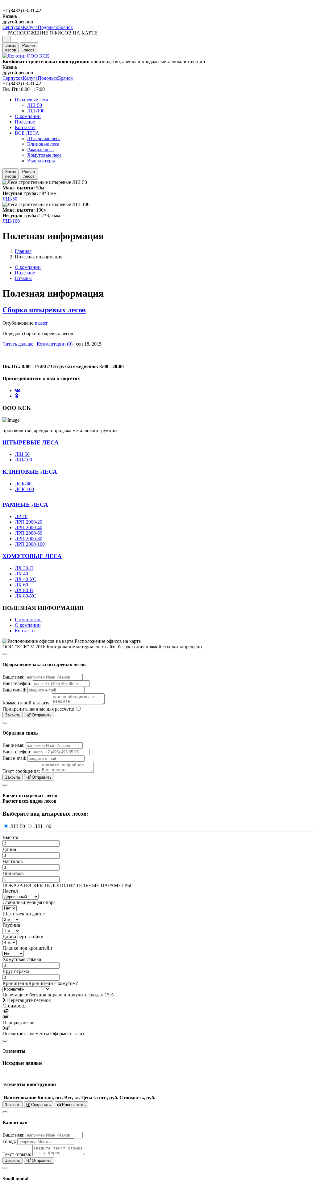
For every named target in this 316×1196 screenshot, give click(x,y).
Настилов (12, 861)
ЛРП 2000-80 (28, 538)
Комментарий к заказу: (26, 702)
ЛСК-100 (24, 489)
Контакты (25, 127)
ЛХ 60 (21, 584)
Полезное (25, 121)
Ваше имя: (13, 676)
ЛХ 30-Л (24, 568)
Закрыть (12, 715)
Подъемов (13, 873)
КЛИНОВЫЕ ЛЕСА (29, 471)
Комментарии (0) (55, 344)
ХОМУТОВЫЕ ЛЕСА (32, 556)
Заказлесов (10, 47)
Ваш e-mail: (14, 689)
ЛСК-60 (23, 483)
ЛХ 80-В (24, 590)
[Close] (4, 654)
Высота (10, 837)
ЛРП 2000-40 (28, 527)
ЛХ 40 (21, 573)
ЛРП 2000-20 (28, 522)
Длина (9, 849)
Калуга (30, 27)
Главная (23, 251)
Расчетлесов (28, 47)
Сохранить (40, 1104)
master (41, 323)
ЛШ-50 (34, 105)
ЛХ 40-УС (25, 579)
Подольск (48, 27)
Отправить (41, 715)
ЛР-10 (21, 516)
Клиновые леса (43, 144)
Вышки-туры (41, 160)
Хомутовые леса (44, 155)
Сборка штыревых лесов (44, 310)
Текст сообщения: (21, 771)
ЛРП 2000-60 (28, 533)
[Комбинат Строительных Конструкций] (25, 56)
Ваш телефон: (16, 683)
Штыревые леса (31, 99)
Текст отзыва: (16, 1154)
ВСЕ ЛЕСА (27, 133)
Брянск (65, 27)
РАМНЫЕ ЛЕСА (25, 504)
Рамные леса (40, 149)
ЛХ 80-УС (25, 595)
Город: (9, 1141)
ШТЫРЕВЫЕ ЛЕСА (30, 442)
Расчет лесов (28, 619)
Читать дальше (17, 344)
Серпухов (12, 27)
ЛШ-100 (35, 110)
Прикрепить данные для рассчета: (38, 709)
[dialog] (158, 684)
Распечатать (73, 1104)
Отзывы (23, 278)
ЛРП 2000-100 (30, 544)
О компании (28, 116)
